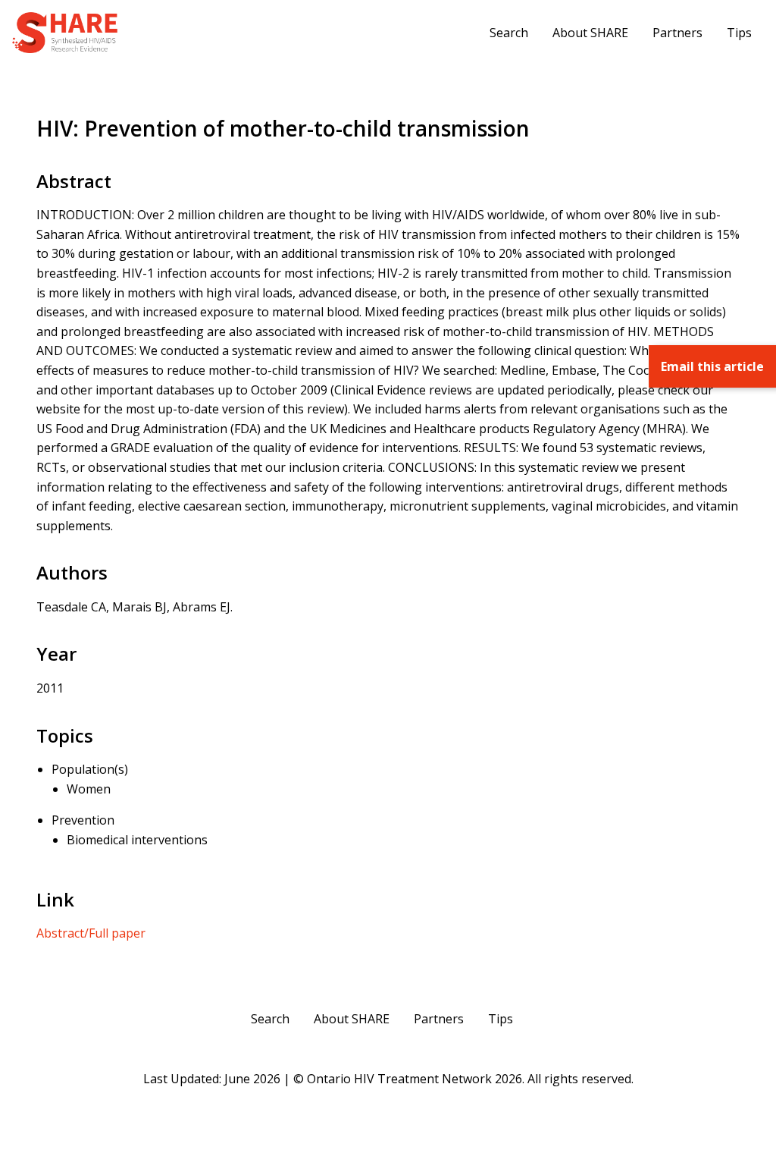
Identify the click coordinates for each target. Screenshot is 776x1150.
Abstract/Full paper (91, 933)
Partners (677, 32)
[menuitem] (508, 32)
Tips (739, 32)
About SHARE (590, 32)
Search (509, 32)
